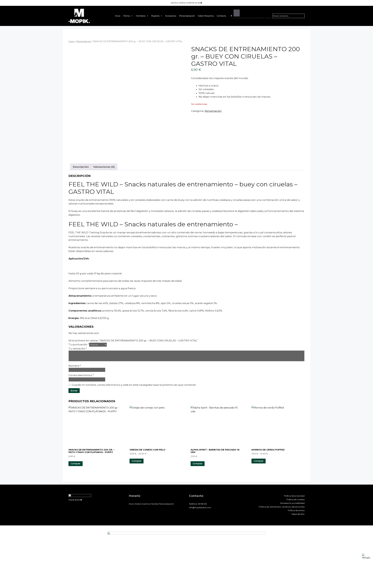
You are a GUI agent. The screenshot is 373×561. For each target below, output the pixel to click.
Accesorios (170, 16)
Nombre (74, 365)
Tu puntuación (78, 344)
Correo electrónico (81, 375)
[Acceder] (231, 16)
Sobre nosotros (142, 504)
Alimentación (83, 41)
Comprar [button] (75, 463)
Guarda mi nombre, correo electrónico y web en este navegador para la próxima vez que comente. (134, 384)
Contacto (221, 16)
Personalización (187, 16)
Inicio (117, 16)
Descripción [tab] (81, 166)
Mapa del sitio (298, 514)
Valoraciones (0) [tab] (104, 166)
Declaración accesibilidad (292, 503)
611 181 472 (202, 504)
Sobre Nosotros (206, 16)
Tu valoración (77, 348)
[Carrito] (237, 12)
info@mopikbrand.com (200, 507)
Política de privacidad (294, 496)
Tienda (154, 504)
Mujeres (155, 16)
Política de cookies (295, 499)
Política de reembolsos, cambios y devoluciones (282, 507)
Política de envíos (296, 510)
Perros (126, 16)
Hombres (140, 16)
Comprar (136, 461)
